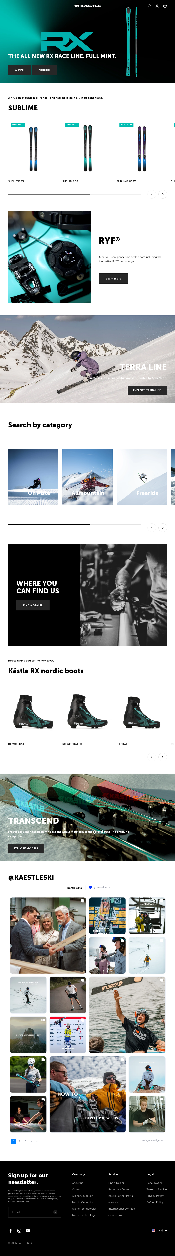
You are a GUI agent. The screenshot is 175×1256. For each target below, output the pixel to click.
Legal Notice (155, 1183)
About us (77, 1183)
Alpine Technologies (84, 1208)
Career (76, 1189)
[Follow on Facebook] (10, 1230)
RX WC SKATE (17, 744)
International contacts (122, 1208)
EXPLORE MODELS (26, 848)
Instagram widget (151, 1140)
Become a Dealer (119, 1189)
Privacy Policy (155, 1195)
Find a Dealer (116, 1183)
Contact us (115, 1215)
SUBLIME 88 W (126, 181)
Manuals (113, 1202)
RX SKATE (123, 744)
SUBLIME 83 (16, 181)
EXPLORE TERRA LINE (147, 390)
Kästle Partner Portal (120, 1195)
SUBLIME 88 (70, 181)
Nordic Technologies (84, 1215)
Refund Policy (155, 1202)
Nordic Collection (83, 1202)
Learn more (113, 278)
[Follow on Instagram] (19, 1230)
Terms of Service (157, 1189)
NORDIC (44, 70)
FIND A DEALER (33, 605)
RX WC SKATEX (72, 744)
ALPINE (19, 70)
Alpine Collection (82, 1195)
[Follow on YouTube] (28, 1230)
